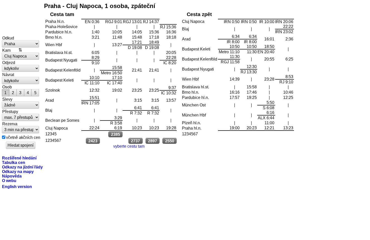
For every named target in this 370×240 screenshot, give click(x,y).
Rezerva (9, 124)
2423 (92, 141)
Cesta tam (62, 14)
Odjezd (8, 62)
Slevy (7, 99)
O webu (9, 180)
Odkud (8, 38)
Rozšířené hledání (19, 158)
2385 (115, 134)
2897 (152, 141)
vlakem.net (21, 18)
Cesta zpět (199, 14)
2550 (169, 141)
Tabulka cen (13, 162)
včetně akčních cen (23, 137)
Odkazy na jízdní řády (22, 167)
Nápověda (12, 176)
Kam (6, 50)
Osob (7, 87)
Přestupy (10, 111)
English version (17, 186)
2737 (135, 141)
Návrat (8, 74)
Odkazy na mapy (18, 171)
